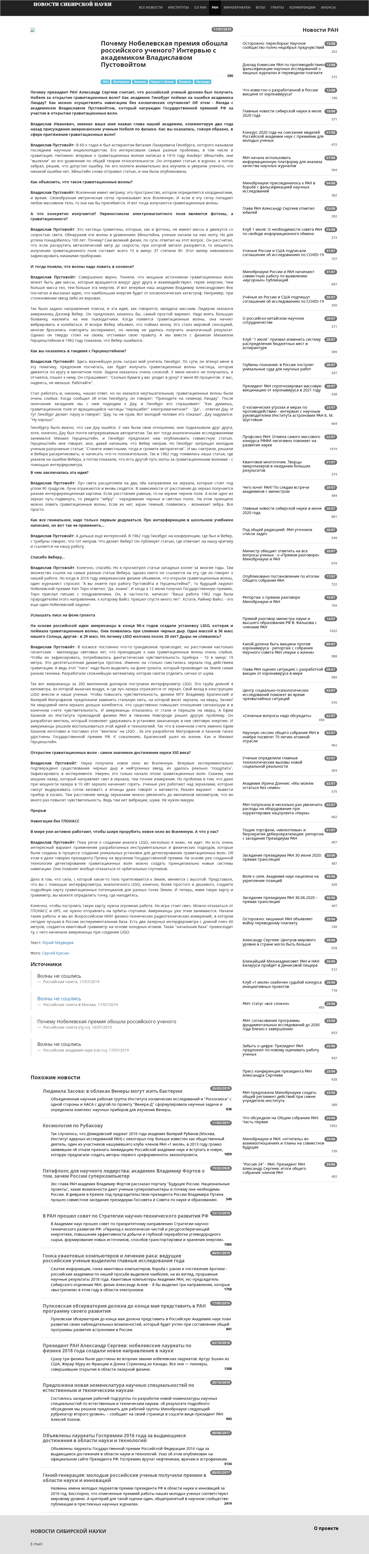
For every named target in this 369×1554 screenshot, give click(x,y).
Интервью (121, 82)
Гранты (277, 7)
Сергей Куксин (55, 953)
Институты (178, 7)
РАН (215, 7)
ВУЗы (260, 7)
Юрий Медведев (57, 942)
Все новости (151, 7)
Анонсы (328, 7)
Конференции (302, 7)
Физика (140, 82)
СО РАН (200, 7)
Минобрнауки (237, 7)
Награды (203, 82)
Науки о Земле (162, 82)
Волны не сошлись (59, 998)
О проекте (326, 1528)
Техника (185, 82)
